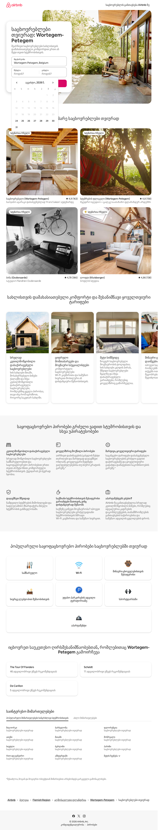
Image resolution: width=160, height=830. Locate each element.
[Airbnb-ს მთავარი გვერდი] (14, 5)
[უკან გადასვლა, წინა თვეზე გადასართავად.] (17, 83)
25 (22, 120)
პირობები (92, 824)
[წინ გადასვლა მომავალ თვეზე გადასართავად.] (53, 83)
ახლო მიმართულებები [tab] (85, 718)
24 (16, 120)
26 (29, 120)
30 (53, 120)
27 (35, 120)
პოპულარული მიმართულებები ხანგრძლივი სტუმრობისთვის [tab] (37, 718)
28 (41, 120)
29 (47, 120)
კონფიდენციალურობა (72, 824)
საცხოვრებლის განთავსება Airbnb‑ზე (128, 5)
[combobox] (39, 63)
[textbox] (25, 74)
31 (16, 127)
